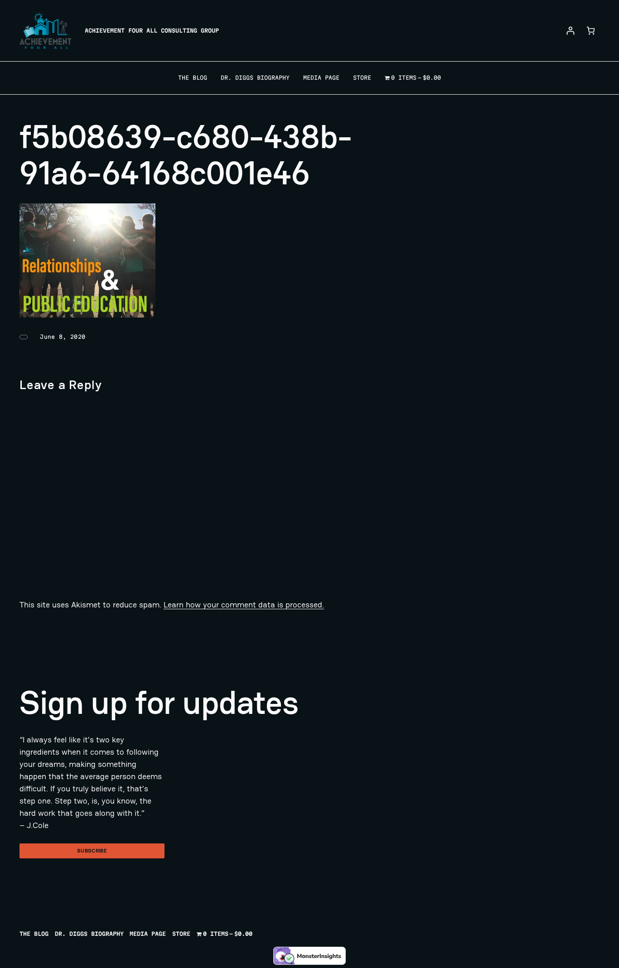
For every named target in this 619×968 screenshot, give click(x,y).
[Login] (570, 30)
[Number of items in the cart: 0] (590, 30)
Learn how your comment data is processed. (244, 604)
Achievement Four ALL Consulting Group (152, 30)
